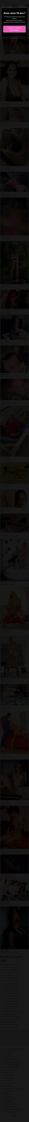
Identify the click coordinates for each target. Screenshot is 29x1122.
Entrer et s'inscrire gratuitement (14, 29)
